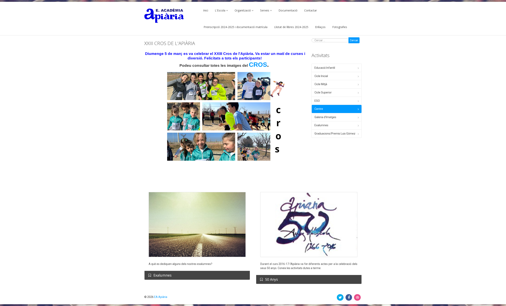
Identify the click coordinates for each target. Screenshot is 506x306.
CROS (258, 64)
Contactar (310, 10)
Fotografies (339, 27)
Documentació (287, 10)
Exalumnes (321, 125)
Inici (205, 10)
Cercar (354, 40)
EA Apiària (160, 296)
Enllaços (320, 27)
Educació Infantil (324, 67)
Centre (318, 108)
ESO (317, 100)
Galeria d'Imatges (325, 117)
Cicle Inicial (321, 76)
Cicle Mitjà (320, 84)
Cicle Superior (323, 92)
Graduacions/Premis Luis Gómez (334, 133)
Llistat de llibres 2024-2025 (291, 27)
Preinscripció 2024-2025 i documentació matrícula (235, 27)
